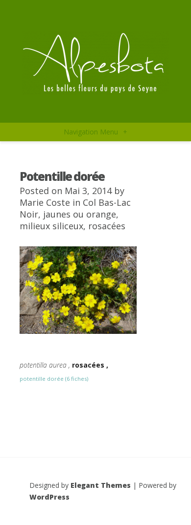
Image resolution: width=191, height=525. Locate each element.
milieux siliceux (51, 226)
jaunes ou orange (79, 214)
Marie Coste (45, 202)
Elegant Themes (101, 485)
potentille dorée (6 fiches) (54, 378)
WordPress (49, 497)
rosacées (106, 226)
